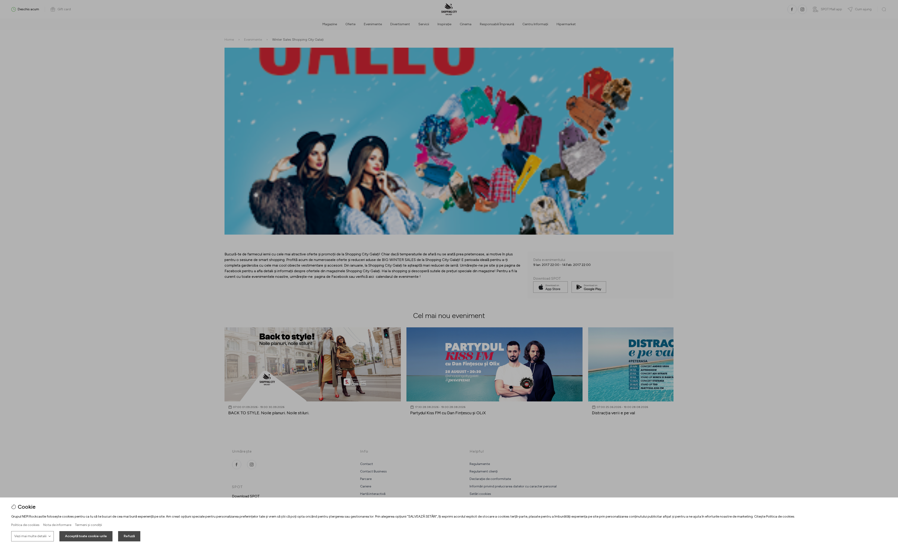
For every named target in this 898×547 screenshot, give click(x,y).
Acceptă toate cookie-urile (86, 536)
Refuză (129, 536)
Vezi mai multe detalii (30, 536)
